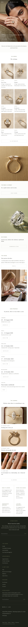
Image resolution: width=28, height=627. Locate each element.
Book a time (5, 363)
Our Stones (4, 582)
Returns (13, 622)
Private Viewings (5, 561)
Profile (14, 266)
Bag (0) (25, 2)
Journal (3, 584)
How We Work (5, 550)
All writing (14, 479)
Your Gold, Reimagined (7, 552)
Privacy (9, 622)
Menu (2, 2)
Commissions (5, 563)
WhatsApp (4, 615)
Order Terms (4, 575)
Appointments (5, 559)
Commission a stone (14, 246)
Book (4, 389)
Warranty (4, 573)
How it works (14, 193)
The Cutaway (11, 39)
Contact (4, 586)
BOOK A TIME (5, 337)
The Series (4, 39)
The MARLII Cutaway (6, 548)
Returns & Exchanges (6, 571)
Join (25, 533)
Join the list (6, 350)
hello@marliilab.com (6, 613)
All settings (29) (14, 141)
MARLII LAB (14, 2)
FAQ (3, 569)
